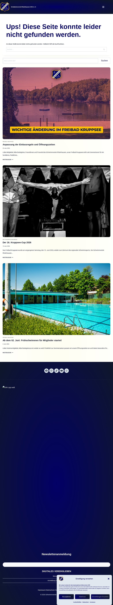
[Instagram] (51, 370)
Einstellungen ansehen (100, 597)
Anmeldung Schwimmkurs (56, 580)
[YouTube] (61, 370)
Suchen (104, 60)
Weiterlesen (8, 159)
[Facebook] (46, 370)
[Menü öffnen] (103, 7)
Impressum (92, 602)
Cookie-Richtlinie (77, 602)
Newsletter (56, 576)
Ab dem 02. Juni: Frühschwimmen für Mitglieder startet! (32, 340)
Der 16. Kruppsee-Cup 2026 (17, 242)
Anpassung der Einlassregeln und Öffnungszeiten (29, 144)
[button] (108, 579)
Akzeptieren (66, 597)
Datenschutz (85, 602)
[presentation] (56, 103)
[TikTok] (56, 370)
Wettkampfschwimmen (10, 239)
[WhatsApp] (66, 370)
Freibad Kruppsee (8, 141)
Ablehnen (82, 597)
